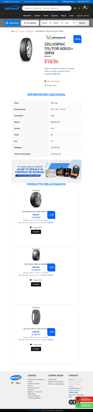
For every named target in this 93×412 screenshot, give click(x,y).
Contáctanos (52, 379)
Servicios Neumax (34, 396)
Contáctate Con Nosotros (36, 379)
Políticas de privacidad (55, 382)
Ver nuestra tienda (54, 386)
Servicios (37, 15)
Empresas (54, 15)
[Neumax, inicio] (12, 8)
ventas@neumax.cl (68, 1)
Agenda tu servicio (83, 15)
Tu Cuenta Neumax (34, 398)
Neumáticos (27, 15)
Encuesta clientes (34, 383)
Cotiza (71, 15)
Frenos (46, 15)
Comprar (36, 232)
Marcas (63, 15)
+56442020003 (73, 392)
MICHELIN (30, 31)
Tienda (22, 31)
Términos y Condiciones (56, 384)
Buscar (82, 23)
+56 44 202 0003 (83, 1)
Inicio (16, 31)
